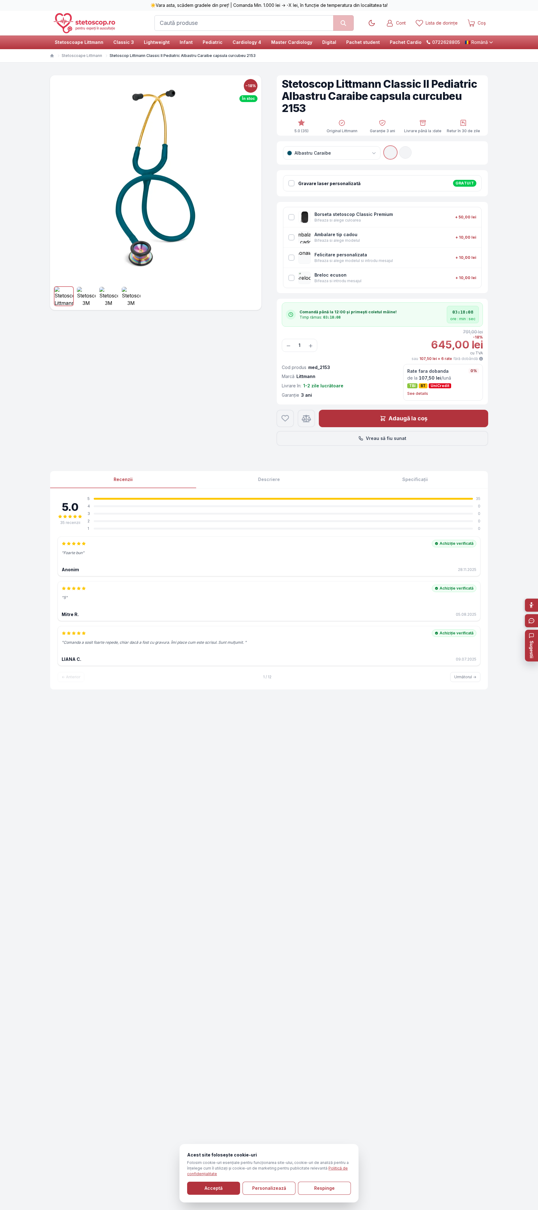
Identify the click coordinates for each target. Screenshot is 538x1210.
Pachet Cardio (406, 42)
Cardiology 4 (247, 42)
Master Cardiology (291, 42)
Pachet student (363, 42)
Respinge (324, 1188)
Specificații (415, 479)
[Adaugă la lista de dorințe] (285, 418)
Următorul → (465, 677)
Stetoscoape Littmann (79, 42)
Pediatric (213, 42)
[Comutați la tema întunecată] (372, 23)
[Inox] (405, 152)
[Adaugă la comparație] (306, 418)
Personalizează (269, 1188)
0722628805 (446, 42)
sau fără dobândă (445, 358)
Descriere (269, 479)
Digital (329, 42)
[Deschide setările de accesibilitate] (531, 605)
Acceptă (214, 1188)
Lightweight (157, 42)
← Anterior (71, 677)
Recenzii (123, 479)
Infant (186, 42)
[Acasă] (52, 56)
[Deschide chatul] (531, 620)
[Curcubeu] (390, 152)
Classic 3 (123, 42)
